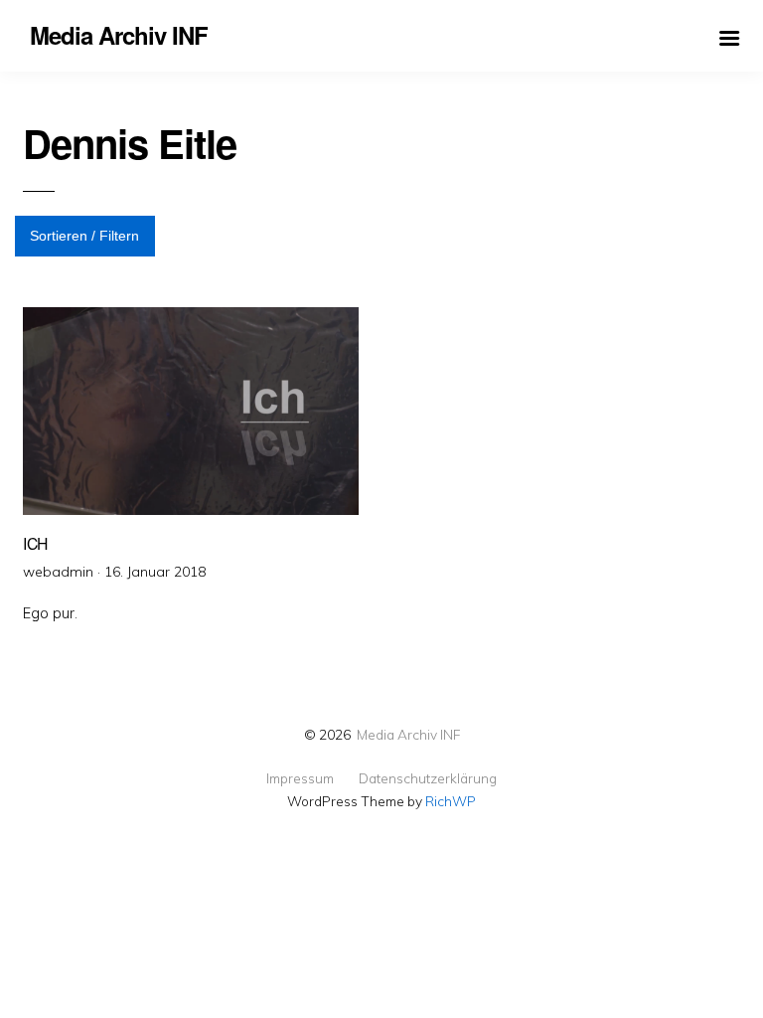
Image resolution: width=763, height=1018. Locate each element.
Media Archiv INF (408, 734)
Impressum (300, 778)
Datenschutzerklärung (428, 778)
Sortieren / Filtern (84, 236)
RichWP (450, 800)
